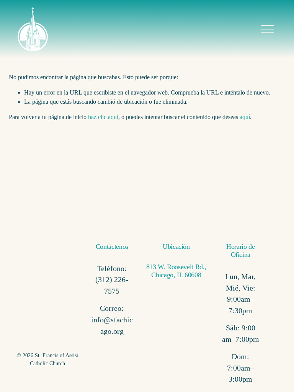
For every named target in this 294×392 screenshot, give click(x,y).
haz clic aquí (103, 117)
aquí (245, 117)
